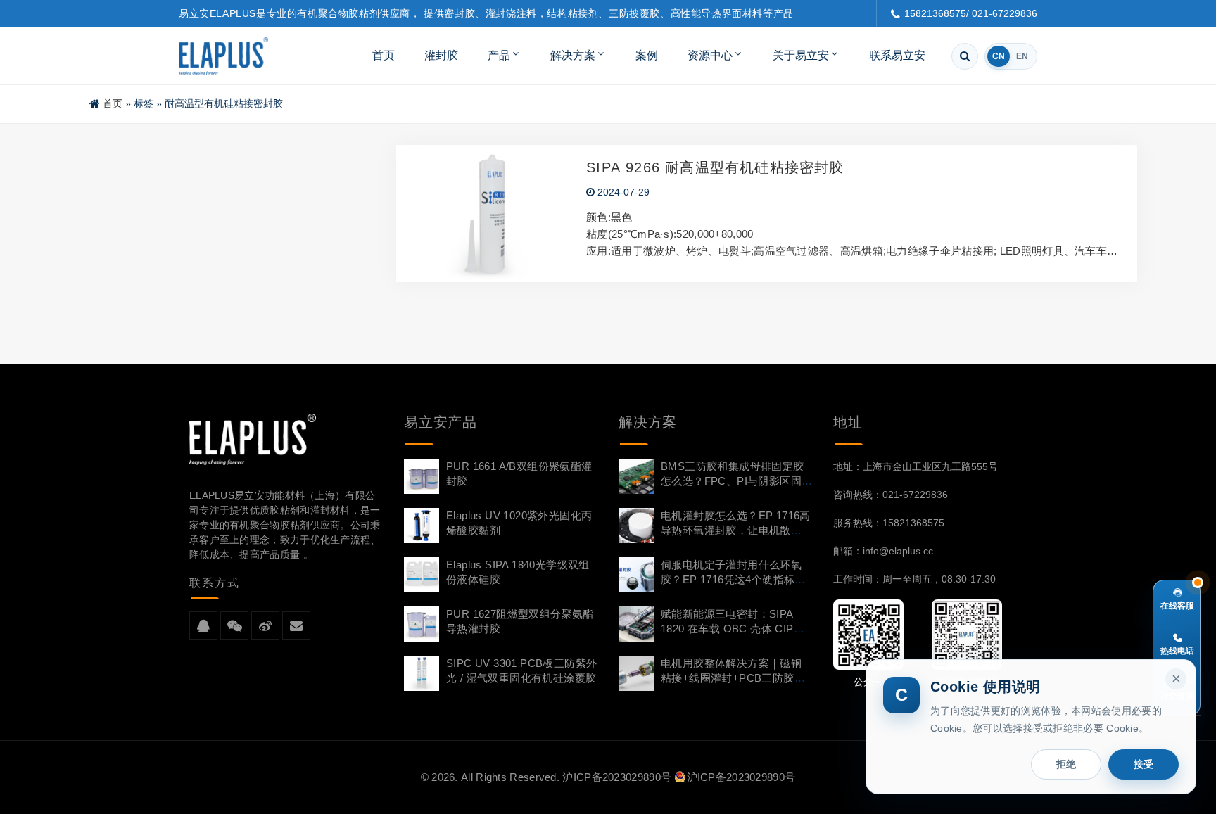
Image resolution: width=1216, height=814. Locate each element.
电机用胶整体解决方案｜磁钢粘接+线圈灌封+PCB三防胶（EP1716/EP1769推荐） (731, 678)
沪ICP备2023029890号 (616, 777)
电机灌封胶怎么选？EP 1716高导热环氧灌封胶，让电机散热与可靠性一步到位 (736, 530)
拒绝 (1066, 764)
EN (1022, 56)
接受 (1143, 764)
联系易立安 (897, 55)
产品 (499, 55)
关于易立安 (801, 55)
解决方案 (572, 55)
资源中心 (710, 55)
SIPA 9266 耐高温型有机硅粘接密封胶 (715, 167)
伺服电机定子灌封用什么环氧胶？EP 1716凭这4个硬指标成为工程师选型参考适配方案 (733, 579)
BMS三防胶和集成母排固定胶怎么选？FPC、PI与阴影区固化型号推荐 (732, 481)
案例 (646, 55)
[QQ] (203, 626)
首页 (383, 55)
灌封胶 (441, 55)
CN (998, 56)
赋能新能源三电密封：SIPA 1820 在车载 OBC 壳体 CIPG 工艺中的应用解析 (731, 628)
